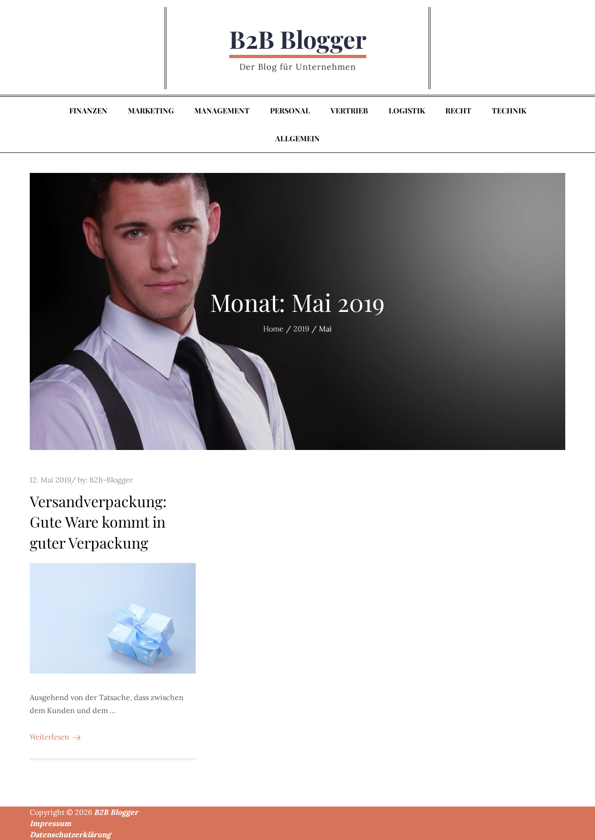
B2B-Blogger (111, 479)
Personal (290, 110)
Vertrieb (349, 110)
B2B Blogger (297, 39)
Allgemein (297, 138)
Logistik (407, 110)
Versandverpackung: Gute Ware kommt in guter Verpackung (98, 522)
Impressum (50, 823)
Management (222, 110)
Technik (509, 110)
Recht (458, 110)
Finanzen (88, 110)
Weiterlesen (49, 736)
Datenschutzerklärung (70, 834)
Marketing (151, 110)
